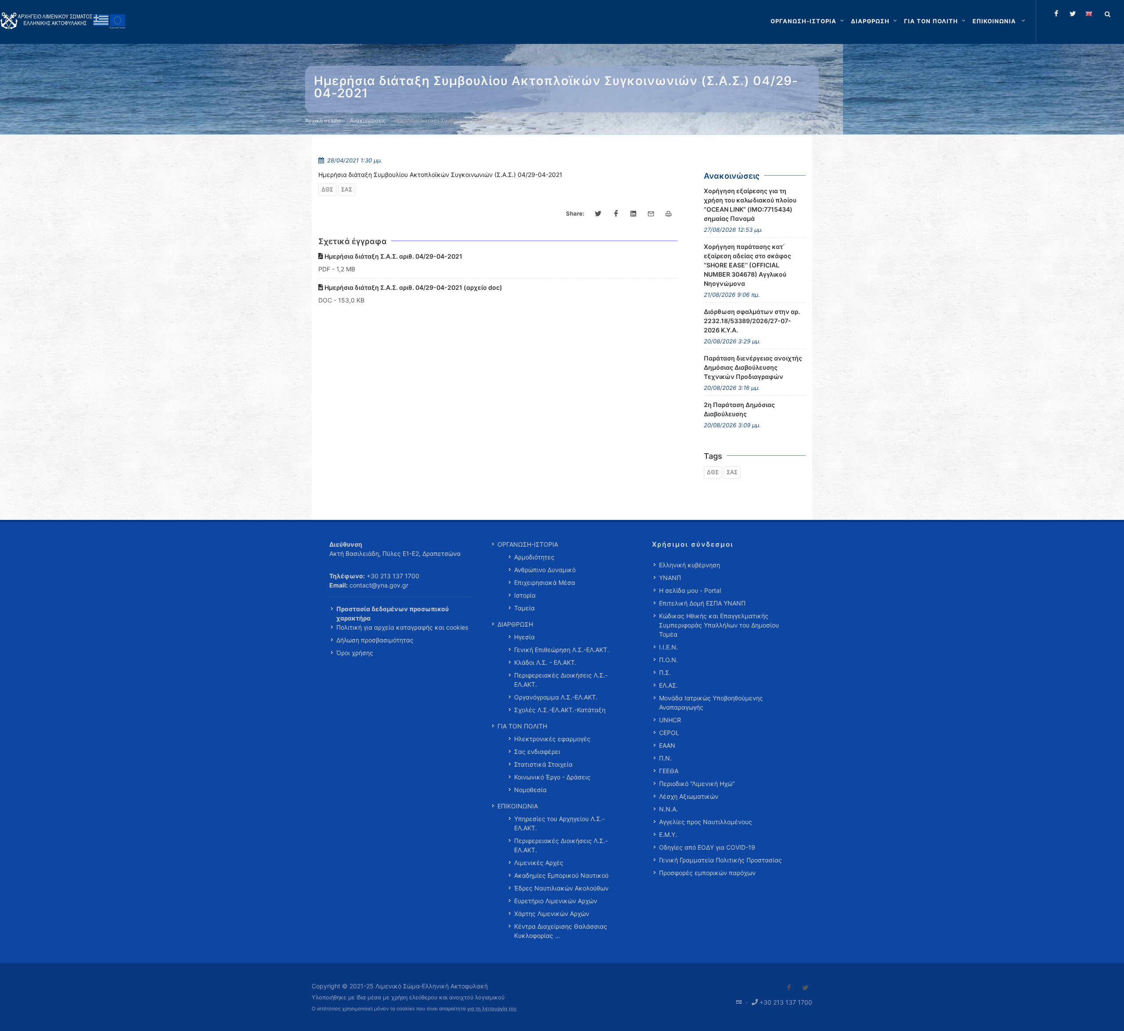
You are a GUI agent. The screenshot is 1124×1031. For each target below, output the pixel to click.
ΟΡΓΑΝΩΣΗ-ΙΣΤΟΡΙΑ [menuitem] (527, 544)
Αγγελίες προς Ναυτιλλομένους (705, 822)
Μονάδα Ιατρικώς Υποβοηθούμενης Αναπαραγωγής (711, 702)
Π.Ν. (665, 758)
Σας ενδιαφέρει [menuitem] (537, 751)
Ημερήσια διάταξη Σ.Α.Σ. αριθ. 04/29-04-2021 (392, 256)
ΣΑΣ (346, 189)
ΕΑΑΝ (667, 745)
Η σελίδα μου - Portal (690, 590)
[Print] (668, 214)
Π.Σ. (665, 672)
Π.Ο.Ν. (668, 659)
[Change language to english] (1089, 14)
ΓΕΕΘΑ (668, 771)
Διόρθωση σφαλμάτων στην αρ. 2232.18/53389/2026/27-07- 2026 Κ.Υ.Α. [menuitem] (752, 321)
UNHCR (670, 720)
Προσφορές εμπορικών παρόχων (707, 872)
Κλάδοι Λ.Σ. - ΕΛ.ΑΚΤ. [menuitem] (545, 662)
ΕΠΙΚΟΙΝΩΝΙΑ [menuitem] (517, 806)
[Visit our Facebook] (789, 988)
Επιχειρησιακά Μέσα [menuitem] (544, 582)
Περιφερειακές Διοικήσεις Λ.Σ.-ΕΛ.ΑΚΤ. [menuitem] (561, 679)
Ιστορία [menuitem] (525, 595)
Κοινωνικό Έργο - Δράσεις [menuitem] (552, 777)
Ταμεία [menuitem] (524, 608)
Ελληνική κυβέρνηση (689, 565)
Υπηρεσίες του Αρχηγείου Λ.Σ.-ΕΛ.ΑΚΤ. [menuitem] (559, 823)
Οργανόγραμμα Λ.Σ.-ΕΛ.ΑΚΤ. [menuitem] (556, 697)
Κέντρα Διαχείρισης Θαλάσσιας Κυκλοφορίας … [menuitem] (560, 931)
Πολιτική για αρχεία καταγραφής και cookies (402, 627)
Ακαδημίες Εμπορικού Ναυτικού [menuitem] (561, 875)
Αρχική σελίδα (323, 120)
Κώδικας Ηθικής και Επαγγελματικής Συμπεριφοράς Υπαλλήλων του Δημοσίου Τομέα (719, 625)
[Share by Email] (651, 214)
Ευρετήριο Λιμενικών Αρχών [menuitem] (555, 901)
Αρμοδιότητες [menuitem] (534, 557)
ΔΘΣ (327, 189)
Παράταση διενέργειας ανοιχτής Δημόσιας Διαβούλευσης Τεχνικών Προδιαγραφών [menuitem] (753, 367)
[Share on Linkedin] (633, 214)
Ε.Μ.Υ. (668, 834)
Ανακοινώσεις (367, 120)
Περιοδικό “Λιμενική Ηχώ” (697, 783)
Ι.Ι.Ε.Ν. (668, 647)
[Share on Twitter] (598, 214)
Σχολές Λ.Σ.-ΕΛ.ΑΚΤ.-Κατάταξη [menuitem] (559, 710)
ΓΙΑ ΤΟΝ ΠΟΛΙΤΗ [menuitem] (522, 726)
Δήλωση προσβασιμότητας (375, 640)
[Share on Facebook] (616, 214)
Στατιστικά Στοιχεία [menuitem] (543, 764)
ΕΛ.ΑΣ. (668, 685)
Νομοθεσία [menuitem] (530, 789)
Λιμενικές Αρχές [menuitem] (538, 862)
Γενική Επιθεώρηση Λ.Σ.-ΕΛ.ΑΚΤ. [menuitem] (561, 649)
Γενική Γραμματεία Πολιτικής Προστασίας (720, 860)
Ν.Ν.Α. (668, 809)
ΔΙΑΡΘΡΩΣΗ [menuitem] (515, 624)
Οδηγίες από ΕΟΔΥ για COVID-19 (707, 847)
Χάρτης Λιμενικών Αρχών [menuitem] (551, 913)
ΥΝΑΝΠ (670, 577)
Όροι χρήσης (354, 652)
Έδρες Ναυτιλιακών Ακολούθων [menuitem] (561, 888)
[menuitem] (999, 21)
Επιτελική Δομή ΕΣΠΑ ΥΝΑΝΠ (702, 603)
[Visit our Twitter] (805, 988)
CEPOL (669, 732)
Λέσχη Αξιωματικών (688, 796)
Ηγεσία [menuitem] (524, 637)
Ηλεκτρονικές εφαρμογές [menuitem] (552, 739)
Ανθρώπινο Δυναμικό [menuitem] (545, 569)
